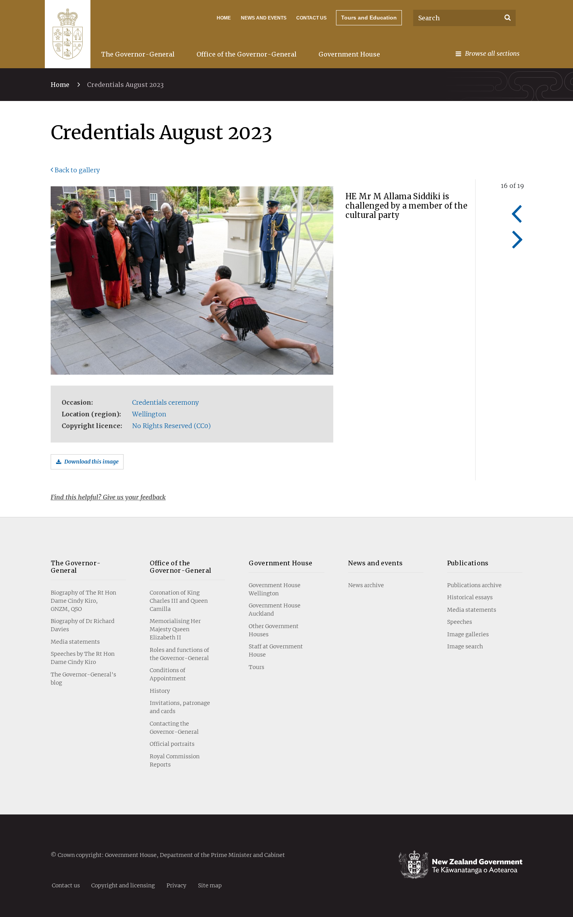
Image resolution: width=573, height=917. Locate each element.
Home (224, 18)
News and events (375, 563)
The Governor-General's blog (83, 678)
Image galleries (468, 634)
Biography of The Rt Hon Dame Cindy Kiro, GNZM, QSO (83, 601)
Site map (210, 885)
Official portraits (172, 743)
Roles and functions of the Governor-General (179, 654)
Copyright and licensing (123, 885)
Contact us (311, 18)
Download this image (91, 461)
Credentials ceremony (165, 402)
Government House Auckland (275, 609)
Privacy (176, 885)
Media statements (75, 641)
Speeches (459, 621)
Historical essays (470, 597)
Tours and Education (369, 17)
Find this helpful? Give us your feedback (108, 497)
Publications (468, 563)
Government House (349, 54)
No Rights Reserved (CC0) (171, 426)
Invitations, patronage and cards (180, 707)
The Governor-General (138, 54)
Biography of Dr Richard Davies (83, 625)
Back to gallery (77, 170)
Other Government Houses (274, 630)
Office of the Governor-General (246, 54)
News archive (366, 585)
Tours (256, 667)
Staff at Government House (276, 650)
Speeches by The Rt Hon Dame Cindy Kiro (83, 658)
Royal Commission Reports (175, 760)
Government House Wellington (275, 589)
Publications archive (474, 585)
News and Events (263, 18)
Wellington (149, 414)
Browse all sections (492, 53)
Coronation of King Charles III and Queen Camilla (179, 601)
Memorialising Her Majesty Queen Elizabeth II (175, 629)
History (160, 690)
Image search (465, 646)
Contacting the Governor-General (174, 727)
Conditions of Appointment (168, 674)
